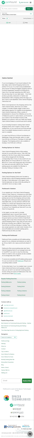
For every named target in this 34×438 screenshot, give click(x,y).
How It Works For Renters (7, 354)
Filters (3, 18)
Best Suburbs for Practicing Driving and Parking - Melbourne (14, 326)
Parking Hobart (5, 295)
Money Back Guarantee (7, 362)
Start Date (4, 13)
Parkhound (21, 261)
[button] (27, 18)
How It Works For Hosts (7, 356)
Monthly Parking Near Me (7, 359)
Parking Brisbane (5, 286)
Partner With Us (5, 370)
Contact (3, 349)
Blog (2, 364)
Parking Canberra (22, 290)
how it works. (17, 273)
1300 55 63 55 (24, 2)
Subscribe (27, 381)
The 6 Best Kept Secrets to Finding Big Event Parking (14, 330)
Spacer (24, 436)
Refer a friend (4, 367)
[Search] (2, 9)
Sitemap (3, 343)
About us (3, 346)
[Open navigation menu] (30, 2)
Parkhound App (5, 341)
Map (26, 22)
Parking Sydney (21, 282)
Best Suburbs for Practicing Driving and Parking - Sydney (16, 323)
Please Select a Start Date (9, 14)
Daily (28, 8)
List (9, 22)
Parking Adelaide (5, 290)
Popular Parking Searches (9, 278)
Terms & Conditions (6, 337)
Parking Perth (21, 286)
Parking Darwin (21, 295)
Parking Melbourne (6, 282)
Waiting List (4, 372)
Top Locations (5, 351)
